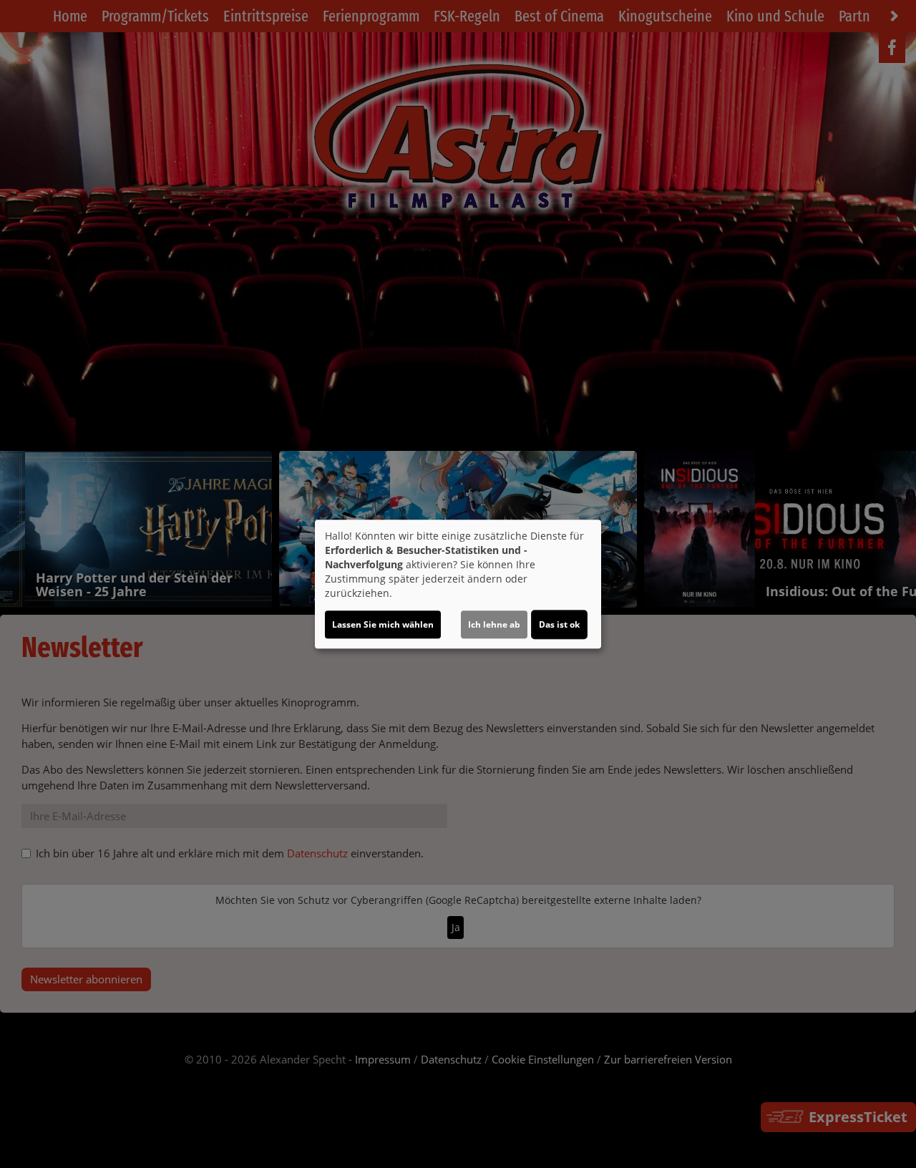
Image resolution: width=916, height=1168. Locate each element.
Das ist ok (559, 624)
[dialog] (458, 584)
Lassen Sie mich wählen (383, 624)
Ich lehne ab (494, 624)
